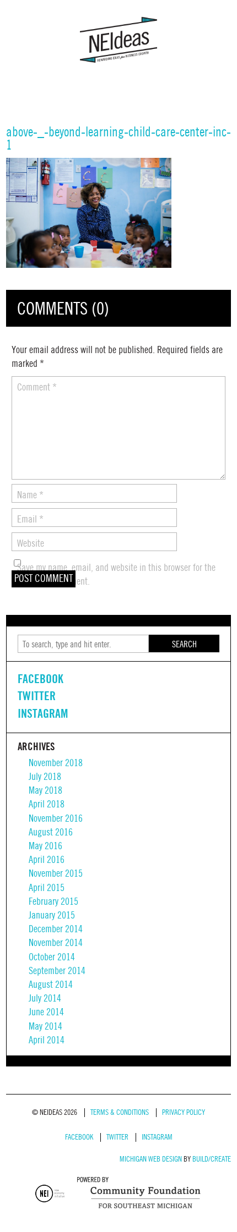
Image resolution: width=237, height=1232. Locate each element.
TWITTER (37, 695)
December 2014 (56, 929)
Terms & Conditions (119, 1112)
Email (30, 519)
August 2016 (51, 832)
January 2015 (52, 915)
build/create (211, 1159)
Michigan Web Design (151, 1159)
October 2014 (52, 957)
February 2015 (53, 902)
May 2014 (45, 1026)
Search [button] (184, 645)
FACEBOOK (40, 678)
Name (30, 495)
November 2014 (56, 943)
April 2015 (46, 888)
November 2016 (56, 818)
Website (30, 543)
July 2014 (45, 998)
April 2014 (46, 1040)
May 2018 (45, 790)
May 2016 (45, 846)
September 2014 (57, 971)
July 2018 (45, 777)
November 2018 (56, 763)
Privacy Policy (183, 1112)
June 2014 (46, 1012)
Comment (37, 387)
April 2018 (46, 804)
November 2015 (56, 873)
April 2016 (46, 860)
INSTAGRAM (43, 713)
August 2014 (51, 985)
